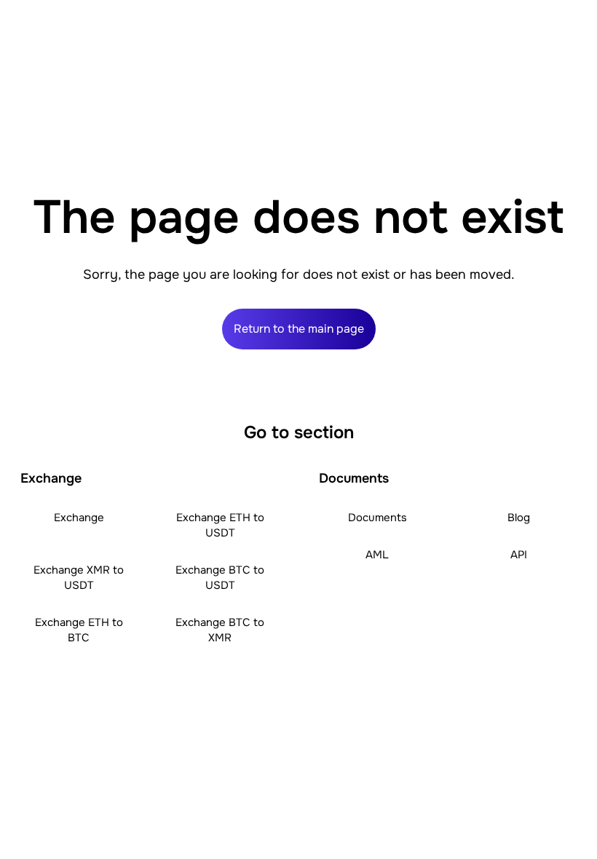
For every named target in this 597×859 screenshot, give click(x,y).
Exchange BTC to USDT (219, 578)
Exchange (79, 517)
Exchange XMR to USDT (78, 578)
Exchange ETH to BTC (79, 630)
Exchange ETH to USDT (220, 525)
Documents (377, 517)
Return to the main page (299, 328)
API (518, 554)
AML (377, 554)
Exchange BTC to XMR (219, 630)
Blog (518, 517)
